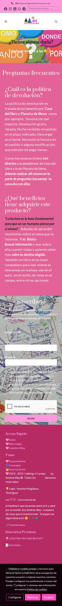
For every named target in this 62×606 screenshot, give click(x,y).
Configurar (14, 597)
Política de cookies (37, 589)
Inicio (12, 439)
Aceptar (49, 597)
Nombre (10, 357)
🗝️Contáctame (15, 524)
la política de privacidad (38, 380)
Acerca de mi (17, 469)
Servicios (15, 545)
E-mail (9, 342)
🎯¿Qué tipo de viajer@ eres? (24, 538)
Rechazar (32, 597)
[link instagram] (10, 8)
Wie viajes (16, 443)
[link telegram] (24, 8)
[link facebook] (5, 8)
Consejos (15, 465)
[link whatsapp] (19, 8)
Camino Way (17, 448)
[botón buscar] (56, 21)
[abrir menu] (6, 21)
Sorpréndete (17, 461)
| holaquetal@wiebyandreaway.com (32, 3)
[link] (31, 21)
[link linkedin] (14, 8)
